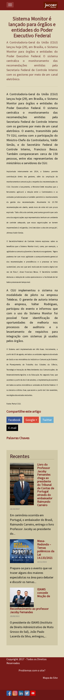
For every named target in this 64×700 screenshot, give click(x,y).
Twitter (47, 420)
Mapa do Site (50, 677)
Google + (31, 420)
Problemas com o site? (32, 670)
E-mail (12, 428)
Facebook (14, 420)
